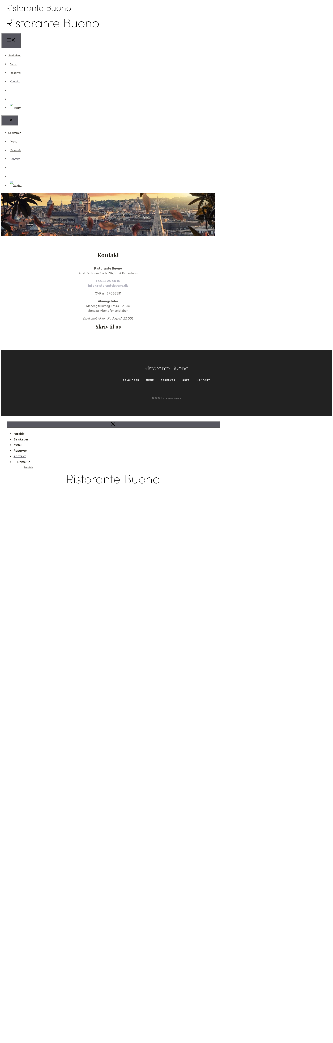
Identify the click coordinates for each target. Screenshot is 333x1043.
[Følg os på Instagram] (13, 99)
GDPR (186, 380)
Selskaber (14, 55)
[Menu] (11, 40)
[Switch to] (15, 108)
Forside (19, 434)
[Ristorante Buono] (53, 31)
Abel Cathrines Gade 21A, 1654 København (108, 273)
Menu (13, 64)
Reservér (15, 73)
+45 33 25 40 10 (108, 281)
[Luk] (113, 424)
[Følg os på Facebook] (13, 90)
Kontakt (15, 81)
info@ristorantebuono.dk (108, 286)
